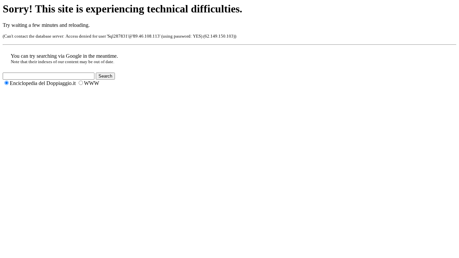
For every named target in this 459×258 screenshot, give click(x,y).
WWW (91, 83)
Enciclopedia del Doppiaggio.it (43, 83)
